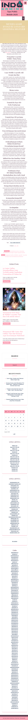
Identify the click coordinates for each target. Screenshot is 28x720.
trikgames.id (15, 577)
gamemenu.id (15, 651)
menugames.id (14, 640)
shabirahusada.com (14, 523)
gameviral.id (14, 697)
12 (11, 420)
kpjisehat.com (14, 512)
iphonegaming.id (14, 591)
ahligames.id (15, 643)
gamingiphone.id (14, 579)
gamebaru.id (15, 694)
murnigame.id (15, 654)
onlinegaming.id (14, 598)
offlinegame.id (14, 595)
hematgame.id (14, 662)
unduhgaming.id (14, 673)
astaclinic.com (14, 526)
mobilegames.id (14, 566)
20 (14, 423)
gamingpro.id (15, 672)
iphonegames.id (14, 560)
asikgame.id (14, 661)
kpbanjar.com (15, 515)
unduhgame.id (14, 706)
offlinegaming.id (14, 596)
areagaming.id (14, 624)
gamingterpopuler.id (14, 683)
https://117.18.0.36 (14, 447)
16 (23, 420)
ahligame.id (14, 659)
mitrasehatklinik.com (14, 513)
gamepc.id (14, 562)
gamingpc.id (14, 585)
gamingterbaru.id (15, 588)
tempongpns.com (15, 485)
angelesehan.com (15, 496)
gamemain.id (15, 648)
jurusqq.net (14, 451)
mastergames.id (14, 664)
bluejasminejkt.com (14, 498)
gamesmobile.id (14, 568)
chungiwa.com (14, 509)
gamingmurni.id (14, 610)
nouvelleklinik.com (15, 520)
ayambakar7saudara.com (15, 484)
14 (17, 420)
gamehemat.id (14, 645)
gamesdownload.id (14, 689)
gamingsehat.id (14, 675)
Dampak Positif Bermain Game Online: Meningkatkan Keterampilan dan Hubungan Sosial (15, 395)
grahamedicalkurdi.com (14, 529)
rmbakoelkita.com (15, 495)
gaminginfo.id (15, 607)
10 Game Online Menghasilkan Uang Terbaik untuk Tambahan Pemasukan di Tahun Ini (12, 271)
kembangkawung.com (15, 507)
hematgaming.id (14, 635)
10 (5, 420)
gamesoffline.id (14, 569)
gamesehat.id (15, 700)
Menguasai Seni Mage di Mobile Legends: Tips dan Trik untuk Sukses (12, 314)
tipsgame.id (14, 606)
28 (17, 426)
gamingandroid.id (15, 587)
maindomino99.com (14, 458)
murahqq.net (15, 455)
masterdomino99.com (15, 461)
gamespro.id (15, 686)
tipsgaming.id (15, 582)
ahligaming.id (15, 639)
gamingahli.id (15, 617)
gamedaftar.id (14, 698)
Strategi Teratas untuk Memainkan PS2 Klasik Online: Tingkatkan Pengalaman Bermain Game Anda (15, 384)
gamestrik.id (15, 576)
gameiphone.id (14, 558)
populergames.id (14, 692)
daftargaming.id (14, 676)
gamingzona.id (14, 620)
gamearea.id (15, 657)
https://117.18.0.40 (14, 466)
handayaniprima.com (14, 490)
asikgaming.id (15, 626)
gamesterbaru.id (14, 571)
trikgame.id (14, 554)
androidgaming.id (15, 555)
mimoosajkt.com (14, 506)
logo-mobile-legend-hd (15, 242)
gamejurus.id (15, 650)
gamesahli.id (15, 634)
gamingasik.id (15, 615)
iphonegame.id (14, 590)
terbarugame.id (14, 602)
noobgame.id (15, 703)
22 (20, 423)
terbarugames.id (14, 604)
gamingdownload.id (14, 667)
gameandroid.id (14, 557)
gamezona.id (15, 653)
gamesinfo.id (15, 565)
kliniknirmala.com (14, 518)
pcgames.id (14, 601)
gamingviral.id (15, 670)
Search (14, 356)
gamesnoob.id (14, 684)
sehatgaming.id (14, 678)
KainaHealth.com (15, 521)
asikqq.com (14, 445)
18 (8, 423)
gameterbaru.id (14, 574)
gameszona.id (14, 637)
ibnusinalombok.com (14, 528)
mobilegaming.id (14, 593)
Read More (7, 281)
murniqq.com (15, 469)
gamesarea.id (15, 656)
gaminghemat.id (14, 609)
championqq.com (15, 464)
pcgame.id (14, 599)
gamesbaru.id (15, 687)
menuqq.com (15, 470)
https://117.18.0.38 (14, 459)
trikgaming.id (15, 584)
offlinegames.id (14, 563)
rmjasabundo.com (15, 504)
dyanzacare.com (14, 531)
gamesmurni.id (14, 629)
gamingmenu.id (14, 613)
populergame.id (14, 708)
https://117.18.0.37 (14, 462)
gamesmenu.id (14, 628)
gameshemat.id (14, 642)
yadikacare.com (14, 524)
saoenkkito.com (14, 488)
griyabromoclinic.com (14, 532)
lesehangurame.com (14, 482)
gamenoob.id (15, 690)
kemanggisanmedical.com (15, 517)
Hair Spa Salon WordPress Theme (10, 718)
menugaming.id (14, 623)
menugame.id (15, 665)
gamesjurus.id (15, 631)
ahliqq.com (14, 448)
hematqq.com (14, 467)
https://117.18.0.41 (14, 456)
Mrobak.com (15, 499)
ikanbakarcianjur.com (14, 510)
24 (5, 426)
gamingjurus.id (14, 612)
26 (11, 426)
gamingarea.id (14, 618)
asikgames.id (15, 646)
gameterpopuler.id (14, 701)
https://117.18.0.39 (14, 450)
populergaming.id (15, 679)
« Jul (14, 434)
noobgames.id (14, 695)
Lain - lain (16, 245)
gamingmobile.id (14, 580)
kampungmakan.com (14, 491)
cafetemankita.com (14, 502)
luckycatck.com (14, 493)
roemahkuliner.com (14, 487)
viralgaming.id (15, 681)
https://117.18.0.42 (14, 453)
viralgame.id (14, 705)
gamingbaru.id (14, 668)
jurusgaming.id (14, 621)
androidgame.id (14, 552)
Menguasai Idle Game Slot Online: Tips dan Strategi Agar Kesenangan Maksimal (13, 333)
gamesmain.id (14, 632)
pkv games (8, 52)
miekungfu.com (14, 501)
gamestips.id (15, 573)
